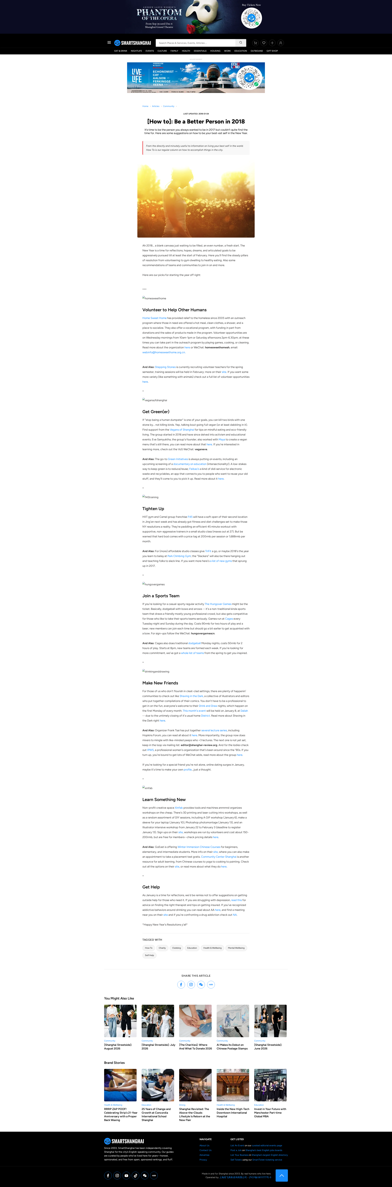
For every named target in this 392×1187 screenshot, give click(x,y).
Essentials (200, 51)
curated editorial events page (267, 1145)
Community (168, 106)
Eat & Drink (120, 51)
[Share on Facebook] (181, 984)
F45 (190, 517)
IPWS (150, 750)
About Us (204, 1145)
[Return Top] (282, 1175)
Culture (162, 51)
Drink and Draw (208, 706)
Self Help (149, 955)
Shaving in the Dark (191, 696)
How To (148, 948)
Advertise (204, 1155)
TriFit (208, 551)
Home (145, 106)
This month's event (194, 710)
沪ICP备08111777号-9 (260, 1177)
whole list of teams (192, 653)
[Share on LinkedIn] (211, 984)
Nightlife (136, 51)
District (205, 715)
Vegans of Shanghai (182, 429)
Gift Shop (272, 51)
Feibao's (194, 469)
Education (240, 51)
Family (174, 51)
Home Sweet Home (154, 318)
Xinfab (179, 807)
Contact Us (205, 1150)
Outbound (257, 51)
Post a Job (236, 1150)
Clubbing (176, 948)
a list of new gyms (221, 561)
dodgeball (194, 643)
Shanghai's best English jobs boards (263, 1150)
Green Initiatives (178, 459)
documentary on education (189, 464)
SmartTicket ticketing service (267, 1159)
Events (150, 51)
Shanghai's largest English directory (270, 1155)
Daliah (244, 710)
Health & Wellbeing (212, 948)
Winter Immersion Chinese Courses (199, 847)
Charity (162, 948)
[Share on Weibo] (201, 984)
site (224, 372)
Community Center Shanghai (218, 856)
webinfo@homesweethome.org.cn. (164, 352)
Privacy (203, 1159)
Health (186, 51)
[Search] (240, 43)
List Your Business (239, 1155)
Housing (215, 51)
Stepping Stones (165, 367)
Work (227, 51)
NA (235, 914)
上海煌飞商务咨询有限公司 (233, 1177)
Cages (229, 618)
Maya (222, 439)
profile (188, 769)
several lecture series (214, 730)
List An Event (237, 1145)
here (187, 347)
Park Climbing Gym (179, 556)
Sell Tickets (236, 1159)
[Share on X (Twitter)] (191, 984)
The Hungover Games (218, 604)
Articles (155, 106)
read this (236, 900)
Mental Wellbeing (236, 948)
